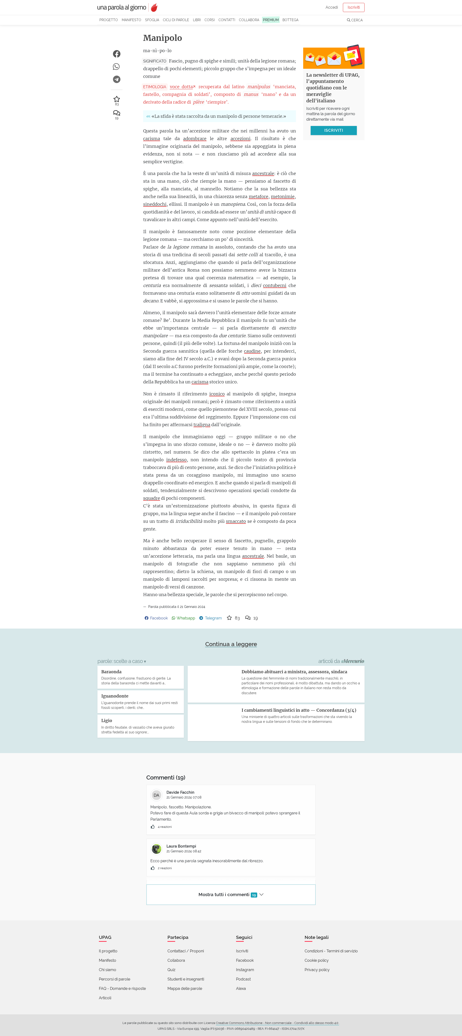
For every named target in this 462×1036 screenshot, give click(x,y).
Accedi (332, 7)
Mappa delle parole (184, 988)
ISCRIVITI (333, 130)
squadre (151, 498)
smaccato (236, 521)
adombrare (194, 138)
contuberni (274, 285)
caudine (252, 351)
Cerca (356, 20)
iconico (217, 394)
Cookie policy (317, 960)
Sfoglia (152, 20)
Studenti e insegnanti (185, 979)
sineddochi (155, 204)
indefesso (176, 459)
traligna (201, 424)
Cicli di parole (176, 20)
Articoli (105, 998)
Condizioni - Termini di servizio (331, 951)
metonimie (283, 196)
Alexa (241, 988)
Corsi (210, 20)
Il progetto (108, 951)
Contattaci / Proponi (185, 951)
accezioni (240, 138)
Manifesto (131, 20)
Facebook (245, 960)
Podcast (243, 979)
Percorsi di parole (114, 979)
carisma (151, 138)
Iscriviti (354, 7)
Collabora (249, 20)
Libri (197, 20)
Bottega (290, 20)
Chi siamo (107, 969)
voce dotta (181, 86)
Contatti (226, 20)
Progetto (108, 20)
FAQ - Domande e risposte (122, 988)
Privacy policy (317, 969)
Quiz (171, 969)
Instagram (245, 969)
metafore (258, 196)
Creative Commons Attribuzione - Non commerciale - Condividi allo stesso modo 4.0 (277, 1023)
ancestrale (263, 173)
